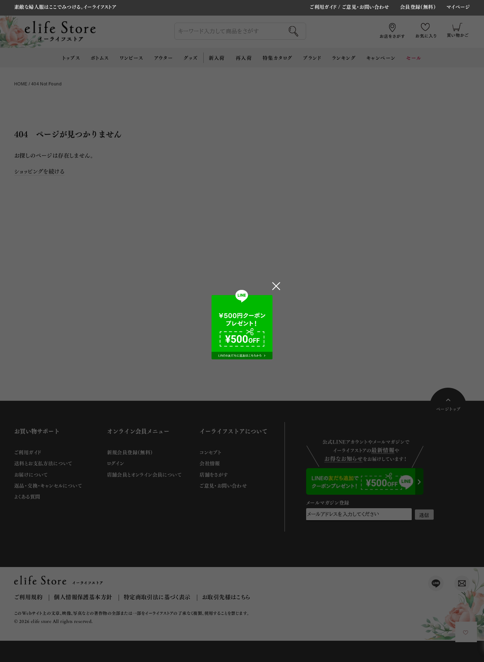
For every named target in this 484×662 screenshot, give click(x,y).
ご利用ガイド (323, 6)
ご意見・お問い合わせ (365, 6)
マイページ (458, 7)
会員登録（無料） (418, 7)
